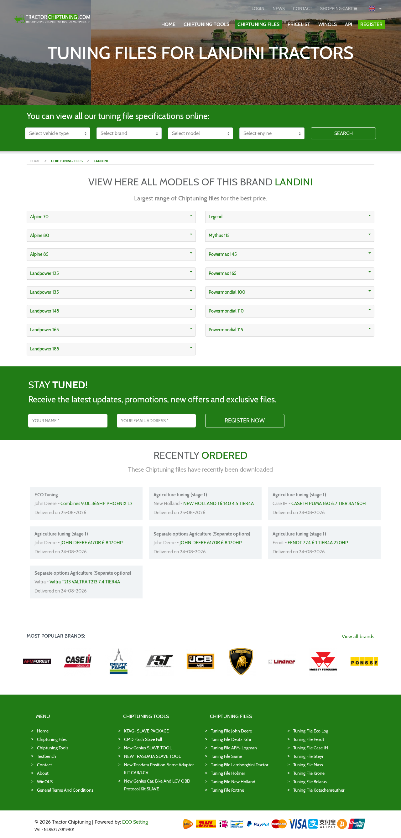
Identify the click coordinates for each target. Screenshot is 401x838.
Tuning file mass (308, 765)
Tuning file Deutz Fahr (231, 739)
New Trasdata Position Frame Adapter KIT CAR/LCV (159, 768)
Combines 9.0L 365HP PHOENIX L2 (96, 503)
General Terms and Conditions (65, 790)
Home (43, 731)
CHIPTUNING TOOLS (206, 24)
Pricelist (299, 24)
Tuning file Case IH (310, 748)
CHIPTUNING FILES (258, 24)
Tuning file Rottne (227, 790)
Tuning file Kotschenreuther (318, 790)
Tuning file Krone (309, 773)
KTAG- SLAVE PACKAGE (146, 731)
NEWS (279, 8)
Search (343, 133)
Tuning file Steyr (308, 756)
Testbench (46, 756)
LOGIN (258, 8)
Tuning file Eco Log (310, 731)
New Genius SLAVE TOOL (148, 748)
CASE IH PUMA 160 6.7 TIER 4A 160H (328, 503)
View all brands (358, 636)
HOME (168, 24)
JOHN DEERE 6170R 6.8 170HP (91, 543)
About (43, 773)
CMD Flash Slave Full (143, 739)
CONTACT (302, 8)
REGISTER (371, 24)
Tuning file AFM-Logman (234, 748)
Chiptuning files (52, 739)
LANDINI (101, 160)
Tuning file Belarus (310, 781)
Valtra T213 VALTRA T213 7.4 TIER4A (84, 582)
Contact (44, 765)
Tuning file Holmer (228, 773)
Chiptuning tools (52, 748)
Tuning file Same (226, 756)
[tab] (111, 217)
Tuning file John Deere (231, 731)
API (348, 24)
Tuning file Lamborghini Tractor (239, 765)
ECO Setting (135, 822)
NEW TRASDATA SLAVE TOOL (152, 756)
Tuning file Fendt (308, 739)
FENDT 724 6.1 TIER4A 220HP (318, 543)
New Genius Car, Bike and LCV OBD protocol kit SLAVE (157, 785)
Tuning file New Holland (233, 781)
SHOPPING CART (337, 8)
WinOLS (327, 24)
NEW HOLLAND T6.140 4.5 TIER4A (218, 503)
